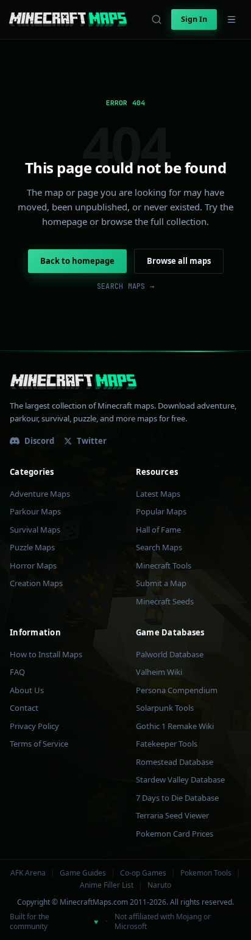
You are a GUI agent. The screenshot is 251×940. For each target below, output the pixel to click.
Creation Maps (36, 583)
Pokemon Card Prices (174, 833)
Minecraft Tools (163, 565)
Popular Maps (161, 511)
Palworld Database (169, 654)
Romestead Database (174, 761)
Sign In (194, 19)
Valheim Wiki (159, 671)
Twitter (92, 440)
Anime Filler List (106, 885)
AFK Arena (28, 873)
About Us (27, 690)
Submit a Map (161, 583)
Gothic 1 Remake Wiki (175, 726)
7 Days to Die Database (177, 797)
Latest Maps (158, 493)
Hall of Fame (158, 529)
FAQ (17, 671)
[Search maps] (157, 19)
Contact (24, 707)
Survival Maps (35, 529)
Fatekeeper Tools (166, 743)
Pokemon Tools (206, 873)
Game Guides (83, 873)
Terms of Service (39, 743)
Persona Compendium (176, 690)
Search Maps (159, 547)
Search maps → (125, 286)
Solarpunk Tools (165, 707)
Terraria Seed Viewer (172, 815)
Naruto (159, 885)
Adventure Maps (40, 493)
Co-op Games (143, 873)
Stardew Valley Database (180, 779)
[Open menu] (231, 19)
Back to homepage (77, 260)
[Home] (68, 19)
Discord (39, 440)
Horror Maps (33, 565)
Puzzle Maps (32, 547)
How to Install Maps (46, 654)
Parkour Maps (35, 511)
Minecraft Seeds (165, 601)
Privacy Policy (34, 726)
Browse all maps (179, 260)
